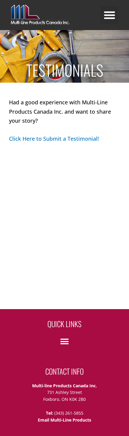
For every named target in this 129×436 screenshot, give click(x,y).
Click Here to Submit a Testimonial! (54, 138)
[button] (109, 15)
